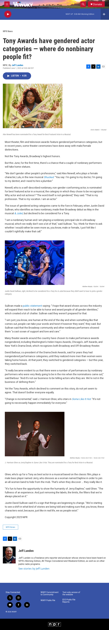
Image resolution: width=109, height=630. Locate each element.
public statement (32, 305)
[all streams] (105, 14)
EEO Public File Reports (68, 601)
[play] (8, 14)
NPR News (8, 31)
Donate (97, 4)
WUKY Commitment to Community (49, 593)
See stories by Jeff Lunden (33, 568)
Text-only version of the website (71, 593)
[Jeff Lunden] (9, 554)
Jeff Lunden (17, 65)
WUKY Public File (48, 600)
